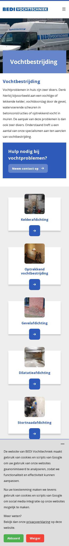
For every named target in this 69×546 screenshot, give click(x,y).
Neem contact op (25, 169)
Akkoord (13, 538)
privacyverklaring (38, 522)
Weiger (35, 538)
